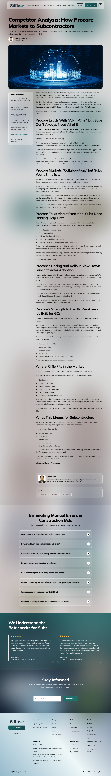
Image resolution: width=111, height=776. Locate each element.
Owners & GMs (91, 734)
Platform (31, 5)
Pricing (64, 5)
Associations (73, 727)
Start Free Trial (91, 5)
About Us (58, 5)
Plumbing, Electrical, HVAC (94, 741)
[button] (38, 5)
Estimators (90, 727)
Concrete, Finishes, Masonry (92, 750)
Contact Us (17, 734)
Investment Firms (75, 731)
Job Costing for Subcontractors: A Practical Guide (47, 760)
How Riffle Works (49, 5)
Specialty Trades (91, 745)
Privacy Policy (98, 772)
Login (80, 5)
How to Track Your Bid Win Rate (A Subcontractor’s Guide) (47, 750)
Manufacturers (74, 724)
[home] (17, 5)
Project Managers (92, 731)
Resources (71, 5)
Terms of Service (88, 772)
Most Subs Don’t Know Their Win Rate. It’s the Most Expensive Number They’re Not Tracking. (48, 756)
